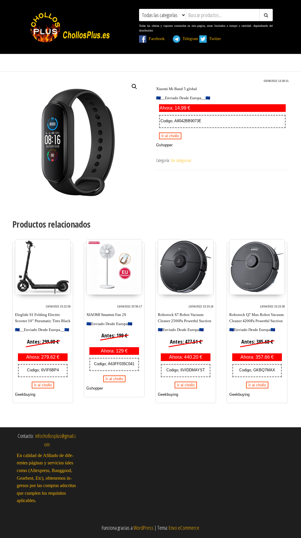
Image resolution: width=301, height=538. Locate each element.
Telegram (189, 38)
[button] (134, 86)
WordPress (143, 527)
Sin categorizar (181, 160)
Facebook (159, 38)
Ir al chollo (170, 136)
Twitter (217, 38)
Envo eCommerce (184, 527)
